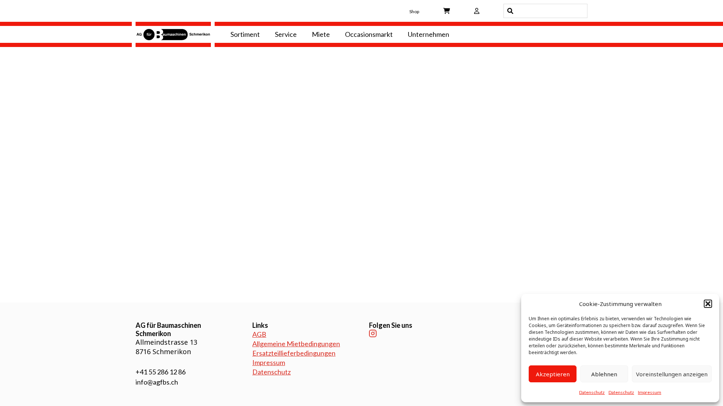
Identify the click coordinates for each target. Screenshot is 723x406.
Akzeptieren (553, 374)
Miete (321, 34)
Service (286, 34)
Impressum (649, 392)
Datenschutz (592, 392)
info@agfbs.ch (157, 382)
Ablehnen (604, 374)
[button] (708, 304)
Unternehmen (428, 34)
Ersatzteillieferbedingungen (294, 353)
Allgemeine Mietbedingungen (296, 343)
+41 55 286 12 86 (161, 372)
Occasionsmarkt (369, 34)
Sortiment (245, 34)
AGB (259, 334)
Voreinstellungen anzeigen (672, 374)
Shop (414, 11)
